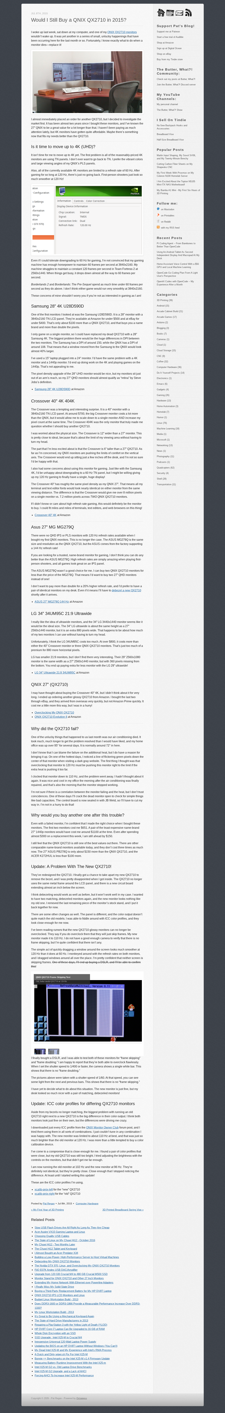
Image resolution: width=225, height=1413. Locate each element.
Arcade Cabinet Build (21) (170, 311)
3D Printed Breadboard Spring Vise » (123, 1209)
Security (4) (163, 473)
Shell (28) (161, 478)
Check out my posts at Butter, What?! (176, 79)
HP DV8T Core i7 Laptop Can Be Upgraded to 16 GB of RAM (70, 1328)
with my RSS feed (169, 227)
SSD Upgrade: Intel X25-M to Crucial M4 (58, 1337)
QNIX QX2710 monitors (122, 32)
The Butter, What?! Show (169, 110)
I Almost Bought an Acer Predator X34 (56, 1252)
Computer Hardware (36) (169, 367)
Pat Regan (49, 1203)
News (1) (161, 451)
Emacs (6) (162, 384)
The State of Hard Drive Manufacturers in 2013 (61, 1320)
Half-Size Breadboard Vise (170, 139)
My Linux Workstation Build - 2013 (54, 1312)
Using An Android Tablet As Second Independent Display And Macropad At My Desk (178, 255)
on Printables (167, 215)
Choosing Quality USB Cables (52, 1235)
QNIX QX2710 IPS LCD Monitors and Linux (60, 1295)
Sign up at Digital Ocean (169, 48)
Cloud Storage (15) (166, 350)
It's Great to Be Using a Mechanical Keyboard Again (64, 1316)
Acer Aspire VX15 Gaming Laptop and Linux (60, 1231)
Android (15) (163, 305)
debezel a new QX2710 (126, 590)
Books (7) (162, 333)
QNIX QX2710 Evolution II (51, 716)
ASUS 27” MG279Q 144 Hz (52, 601)
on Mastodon (167, 209)
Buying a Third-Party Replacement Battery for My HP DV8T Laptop (73, 1290)
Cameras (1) (163, 339)
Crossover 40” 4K (45, 515)
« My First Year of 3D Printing (47, 1209)
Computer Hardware (87, 1203)
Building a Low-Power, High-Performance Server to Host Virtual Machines (77, 1257)
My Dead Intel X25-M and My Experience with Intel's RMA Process (73, 1350)
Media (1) (161, 434)
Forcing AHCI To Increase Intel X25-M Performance (64, 1375)
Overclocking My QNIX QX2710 (54, 712)
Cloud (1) (161, 344)
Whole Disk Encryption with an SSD (55, 1333)
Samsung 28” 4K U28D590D (52, 389)
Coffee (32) (162, 361)
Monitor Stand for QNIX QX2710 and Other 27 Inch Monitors (69, 1278)
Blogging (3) (163, 328)
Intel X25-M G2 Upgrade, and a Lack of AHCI (60, 1371)
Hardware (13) (164, 400)
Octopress (81, 1398)
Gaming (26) (163, 395)
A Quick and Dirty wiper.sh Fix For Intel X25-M (61, 1354)
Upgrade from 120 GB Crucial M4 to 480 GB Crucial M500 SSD (71, 1274)
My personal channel (167, 104)
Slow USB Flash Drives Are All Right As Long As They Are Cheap (72, 1227)
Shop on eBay (164, 54)
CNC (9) (161, 356)
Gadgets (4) (163, 389)
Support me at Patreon (168, 31)
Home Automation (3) (167, 406)
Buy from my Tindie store (170, 59)
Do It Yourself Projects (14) (170, 372)
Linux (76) (162, 423)
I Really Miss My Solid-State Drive (54, 1286)
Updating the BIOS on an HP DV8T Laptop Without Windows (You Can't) (76, 1345)
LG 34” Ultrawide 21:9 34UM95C (55, 672)
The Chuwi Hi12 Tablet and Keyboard (56, 1248)
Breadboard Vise (165, 134)
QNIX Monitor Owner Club (102, 1127)
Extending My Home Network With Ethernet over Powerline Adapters (74, 1282)
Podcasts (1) (163, 462)
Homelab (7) (163, 412)
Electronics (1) (164, 378)
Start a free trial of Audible (170, 37)
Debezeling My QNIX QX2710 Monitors (57, 1261)
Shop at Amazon (165, 42)
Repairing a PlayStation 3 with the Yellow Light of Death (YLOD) (71, 1324)
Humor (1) (162, 417)
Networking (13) (165, 445)
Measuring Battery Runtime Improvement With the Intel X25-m (70, 1362)
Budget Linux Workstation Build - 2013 (56, 1299)
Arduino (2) (162, 322)
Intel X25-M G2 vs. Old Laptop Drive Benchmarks (63, 1366)
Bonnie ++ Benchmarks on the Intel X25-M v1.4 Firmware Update (72, 1358)
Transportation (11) (166, 484)
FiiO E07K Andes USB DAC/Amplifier (56, 1269)
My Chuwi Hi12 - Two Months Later (55, 1244)
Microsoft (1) (163, 439)
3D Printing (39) (165, 300)
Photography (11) (165, 456)
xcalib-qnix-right (44, 1193)
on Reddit (165, 221)
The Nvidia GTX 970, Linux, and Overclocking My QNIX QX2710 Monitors (77, 1265)
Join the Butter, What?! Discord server (176, 84)
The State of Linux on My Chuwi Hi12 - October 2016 (65, 1240)
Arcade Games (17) (167, 317)
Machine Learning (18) (168, 428)
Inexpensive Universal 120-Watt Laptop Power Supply (65, 1341)
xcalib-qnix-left (44, 1189)
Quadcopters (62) (165, 467)
